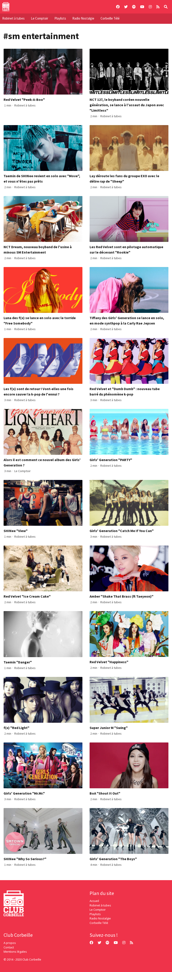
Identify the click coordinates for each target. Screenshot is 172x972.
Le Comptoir (39, 18)
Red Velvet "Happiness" (109, 662)
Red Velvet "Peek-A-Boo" (24, 99)
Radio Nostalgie (83, 18)
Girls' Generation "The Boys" (113, 859)
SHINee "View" (16, 530)
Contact (9, 947)
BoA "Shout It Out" (105, 793)
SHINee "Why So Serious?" (25, 859)
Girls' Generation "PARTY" (111, 459)
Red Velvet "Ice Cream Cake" (27, 596)
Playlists (60, 18)
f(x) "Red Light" (16, 727)
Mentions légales (15, 952)
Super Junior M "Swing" (109, 727)
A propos (10, 943)
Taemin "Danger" (18, 662)
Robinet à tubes (13, 18)
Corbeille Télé (110, 18)
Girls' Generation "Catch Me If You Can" (122, 530)
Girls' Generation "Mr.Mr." (24, 793)
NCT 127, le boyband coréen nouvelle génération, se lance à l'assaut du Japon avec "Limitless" (127, 105)
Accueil (94, 901)
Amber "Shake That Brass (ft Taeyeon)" (121, 596)
